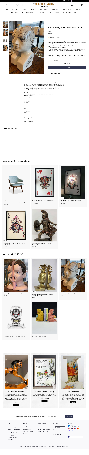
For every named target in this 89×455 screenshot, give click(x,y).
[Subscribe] (63, 234)
